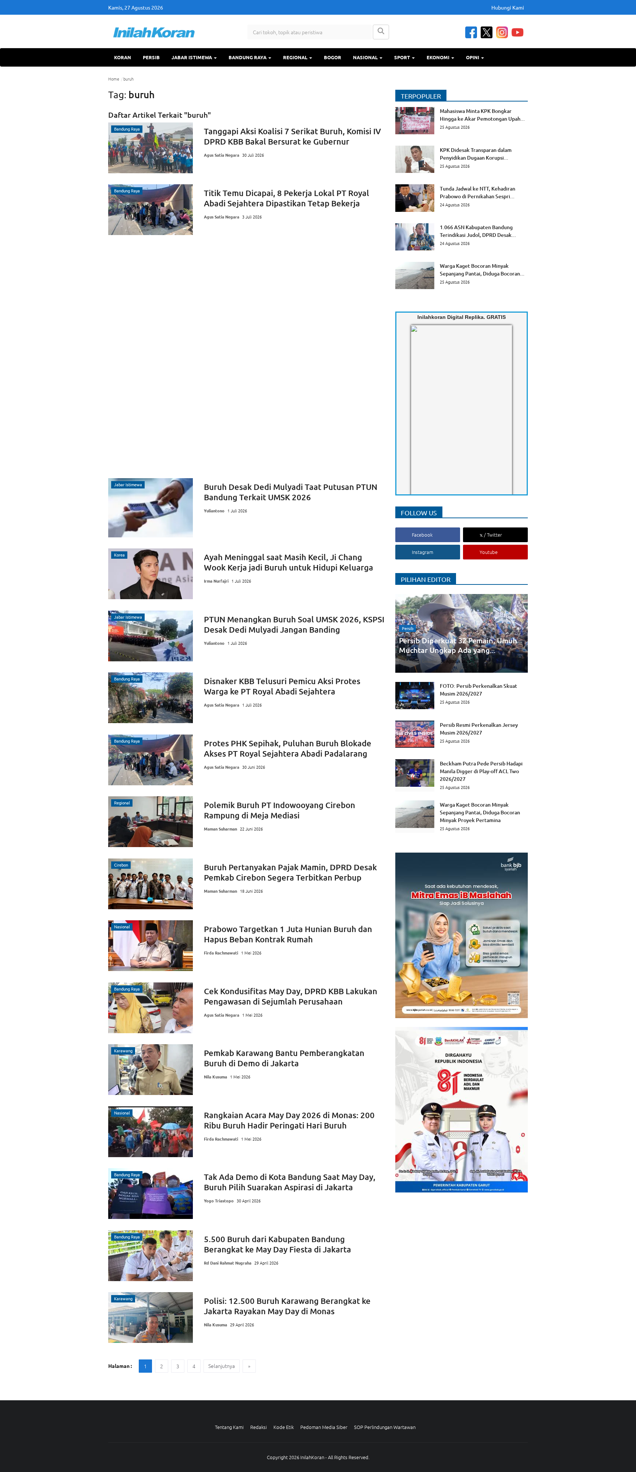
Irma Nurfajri (216, 581)
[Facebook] (471, 32)
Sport (402, 57)
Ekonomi (439, 57)
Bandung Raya (248, 57)
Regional (295, 57)
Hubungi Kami (507, 7)
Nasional (366, 57)
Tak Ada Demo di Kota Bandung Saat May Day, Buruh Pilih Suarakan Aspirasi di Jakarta (289, 1182)
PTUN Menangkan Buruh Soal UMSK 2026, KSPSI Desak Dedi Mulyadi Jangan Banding (294, 624)
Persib (151, 57)
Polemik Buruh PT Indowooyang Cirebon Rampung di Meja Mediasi (279, 810)
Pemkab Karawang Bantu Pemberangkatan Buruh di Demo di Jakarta (284, 1058)
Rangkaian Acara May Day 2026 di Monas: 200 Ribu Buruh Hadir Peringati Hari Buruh (289, 1120)
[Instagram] (502, 32)
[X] (486, 32)
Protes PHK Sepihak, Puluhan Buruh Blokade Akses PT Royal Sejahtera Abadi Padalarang (287, 748)
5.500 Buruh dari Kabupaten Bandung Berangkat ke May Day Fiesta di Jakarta (277, 1244)
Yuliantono (214, 510)
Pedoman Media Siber (323, 1426)
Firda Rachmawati (221, 953)
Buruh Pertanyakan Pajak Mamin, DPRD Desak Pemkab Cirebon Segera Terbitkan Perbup (290, 872)
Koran (122, 57)
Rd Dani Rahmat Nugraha (227, 1263)
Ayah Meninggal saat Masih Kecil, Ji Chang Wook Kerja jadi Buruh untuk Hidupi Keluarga (288, 562)
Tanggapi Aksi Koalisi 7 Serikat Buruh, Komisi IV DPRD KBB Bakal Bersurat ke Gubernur (292, 136)
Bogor (332, 57)
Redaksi (258, 1426)
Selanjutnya (221, 1365)
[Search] (381, 32)
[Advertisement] (246, 356)
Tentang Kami (229, 1426)
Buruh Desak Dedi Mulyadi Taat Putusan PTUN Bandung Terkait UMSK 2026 (290, 492)
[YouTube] (517, 32)
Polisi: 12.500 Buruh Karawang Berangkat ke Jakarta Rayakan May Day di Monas (287, 1306)
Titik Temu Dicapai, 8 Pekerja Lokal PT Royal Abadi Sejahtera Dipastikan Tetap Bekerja (286, 198)
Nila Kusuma (215, 1077)
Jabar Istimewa (192, 57)
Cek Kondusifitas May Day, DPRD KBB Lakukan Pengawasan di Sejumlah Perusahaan (290, 996)
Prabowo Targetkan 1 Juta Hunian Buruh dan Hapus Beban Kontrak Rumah (288, 934)
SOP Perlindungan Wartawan (385, 1426)
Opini (473, 57)
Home (113, 79)
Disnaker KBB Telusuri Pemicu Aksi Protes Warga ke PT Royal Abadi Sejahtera (282, 686)
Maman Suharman (220, 829)
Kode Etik (283, 1426)
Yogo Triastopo (219, 1200)
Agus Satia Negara (221, 155)
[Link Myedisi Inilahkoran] (419, 416)
